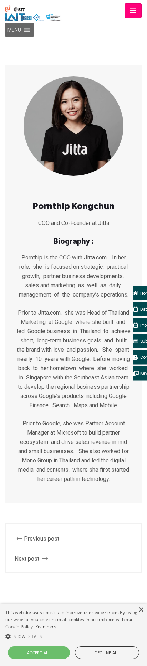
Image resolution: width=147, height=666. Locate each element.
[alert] (73, 635)
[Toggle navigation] (133, 10)
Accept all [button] (39, 652)
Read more (46, 627)
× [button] (140, 610)
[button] (14, 30)
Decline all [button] (107, 652)
